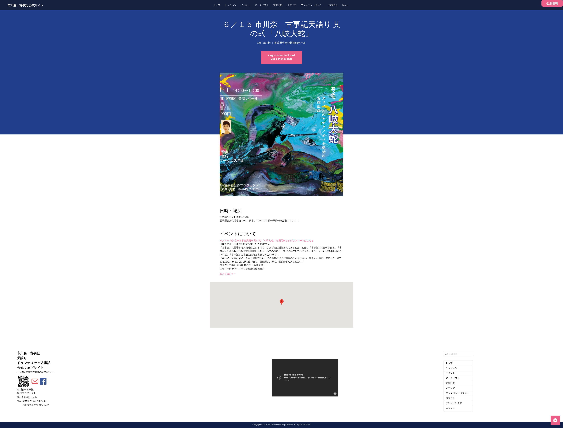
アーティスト (453, 378)
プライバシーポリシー (457, 393)
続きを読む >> (227, 273)
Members (450, 408)
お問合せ (450, 398)
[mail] (35, 381)
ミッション (451, 368)
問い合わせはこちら (27, 397)
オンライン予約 (454, 403)
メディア (450, 388)
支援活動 (450, 383)
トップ (449, 363)
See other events (281, 59)
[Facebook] (43, 381)
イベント (450, 373)
